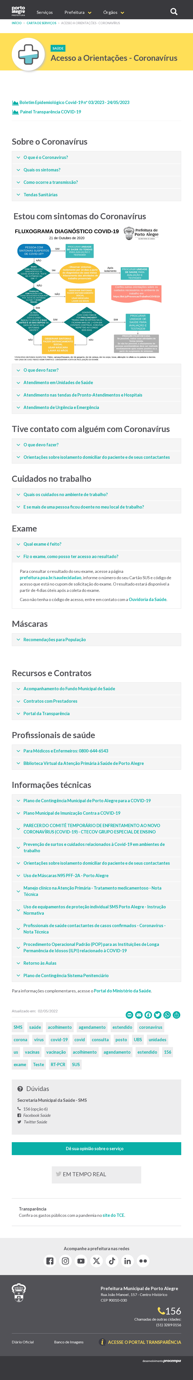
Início (17, 23)
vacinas (32, 1052)
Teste (38, 1064)
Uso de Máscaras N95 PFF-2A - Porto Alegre (66, 875)
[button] (174, 11)
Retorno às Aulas (40, 963)
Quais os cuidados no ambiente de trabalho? (66, 494)
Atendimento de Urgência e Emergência (61, 407)
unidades (157, 1039)
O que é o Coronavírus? (46, 157)
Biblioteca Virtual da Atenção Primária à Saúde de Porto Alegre (84, 763)
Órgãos (110, 12)
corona (20, 1039)
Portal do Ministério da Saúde (122, 990)
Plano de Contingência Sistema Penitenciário (66, 975)
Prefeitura (74, 12)
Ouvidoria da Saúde (147, 599)
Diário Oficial (23, 1342)
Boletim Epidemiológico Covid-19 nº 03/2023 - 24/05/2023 (74, 102)
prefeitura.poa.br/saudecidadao (50, 577)
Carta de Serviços (41, 23)
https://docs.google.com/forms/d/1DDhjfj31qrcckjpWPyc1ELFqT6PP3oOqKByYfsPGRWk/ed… (96, 1148)
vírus (39, 1039)
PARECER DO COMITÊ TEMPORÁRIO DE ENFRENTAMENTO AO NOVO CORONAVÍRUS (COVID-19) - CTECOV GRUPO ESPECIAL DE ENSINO (92, 828)
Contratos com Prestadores (50, 701)
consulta (100, 1039)
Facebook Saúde (37, 1115)
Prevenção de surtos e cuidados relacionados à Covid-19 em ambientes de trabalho (94, 847)
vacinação (56, 1052)
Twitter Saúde (35, 1121)
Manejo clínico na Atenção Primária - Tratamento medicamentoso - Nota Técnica (92, 891)
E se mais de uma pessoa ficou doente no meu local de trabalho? (84, 506)
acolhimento (60, 1027)
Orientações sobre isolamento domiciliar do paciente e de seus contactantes (97, 457)
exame (20, 1064)
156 (167, 1052)
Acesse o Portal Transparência (144, 1342)
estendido (122, 1027)
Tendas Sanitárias (41, 194)
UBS (138, 1039)
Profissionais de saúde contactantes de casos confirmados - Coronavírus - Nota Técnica (95, 928)
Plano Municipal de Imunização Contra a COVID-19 (72, 813)
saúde (35, 1027)
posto (121, 1039)
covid (79, 1039)
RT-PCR (58, 1064)
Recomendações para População (55, 639)
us (16, 1052)
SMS (18, 1027)
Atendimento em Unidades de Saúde (58, 382)
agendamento (92, 1027)
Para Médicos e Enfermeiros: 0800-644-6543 (66, 750)
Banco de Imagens (69, 1342)
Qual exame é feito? (42, 544)
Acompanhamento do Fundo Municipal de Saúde (69, 688)
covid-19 (59, 1039)
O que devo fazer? (41, 370)
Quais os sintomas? (42, 169)
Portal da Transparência (47, 713)
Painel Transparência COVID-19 (50, 111)
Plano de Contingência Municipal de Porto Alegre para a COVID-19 (87, 800)
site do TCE (113, 1215)
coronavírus (150, 1027)
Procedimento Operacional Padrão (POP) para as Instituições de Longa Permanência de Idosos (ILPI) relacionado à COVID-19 (91, 947)
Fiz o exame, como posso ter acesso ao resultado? (71, 556)
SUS (76, 1064)
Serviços (45, 12)
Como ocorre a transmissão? (51, 182)
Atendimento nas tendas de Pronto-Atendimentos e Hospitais (83, 394)
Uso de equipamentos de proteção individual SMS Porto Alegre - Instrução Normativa (95, 910)
